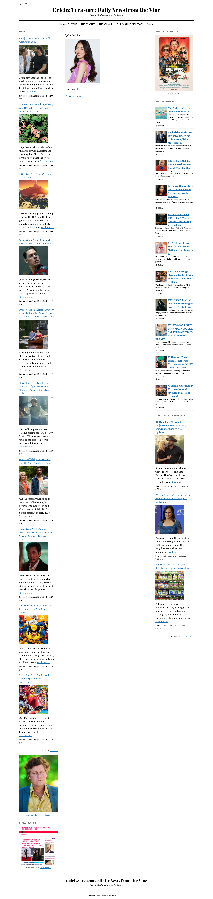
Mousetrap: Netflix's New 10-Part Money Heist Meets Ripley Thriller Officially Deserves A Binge (35, 534)
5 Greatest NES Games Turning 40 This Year (35, 175)
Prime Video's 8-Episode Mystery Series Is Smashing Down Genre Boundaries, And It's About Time (36, 313)
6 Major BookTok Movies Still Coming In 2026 (34, 40)
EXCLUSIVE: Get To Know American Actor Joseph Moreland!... (180, 164)
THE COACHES (88, 24)
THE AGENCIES (106, 24)
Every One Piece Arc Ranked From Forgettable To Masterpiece (34, 679)
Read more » (32, 91)
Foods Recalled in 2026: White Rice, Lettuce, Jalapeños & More (172, 566)
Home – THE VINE (68, 24)
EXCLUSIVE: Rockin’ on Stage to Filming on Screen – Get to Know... (180, 304)
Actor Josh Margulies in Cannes (38, 815)
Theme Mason (54, 751)
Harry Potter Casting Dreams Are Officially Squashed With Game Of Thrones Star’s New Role (34, 388)
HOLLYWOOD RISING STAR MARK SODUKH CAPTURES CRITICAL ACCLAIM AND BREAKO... (174, 332)
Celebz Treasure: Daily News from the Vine (106, 9)
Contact (151, 24)
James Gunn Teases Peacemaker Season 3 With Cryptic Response (36, 242)
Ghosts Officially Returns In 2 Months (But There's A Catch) (34, 461)
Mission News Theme (97, 895)
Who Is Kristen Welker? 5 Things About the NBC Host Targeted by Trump (172, 498)
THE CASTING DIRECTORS (130, 24)
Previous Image (73, 96)
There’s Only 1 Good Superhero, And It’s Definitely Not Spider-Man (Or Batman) (36, 108)
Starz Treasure (45, 868)
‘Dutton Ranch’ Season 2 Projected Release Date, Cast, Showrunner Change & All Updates (170, 427)
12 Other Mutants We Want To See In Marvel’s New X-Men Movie (35, 609)
